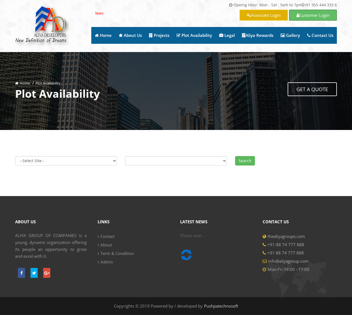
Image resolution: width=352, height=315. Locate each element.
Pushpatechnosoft (221, 306)
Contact (107, 236)
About (106, 245)
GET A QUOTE (312, 89)
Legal (229, 35)
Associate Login (265, 15)
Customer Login (314, 15)
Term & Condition (117, 253)
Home (25, 83)
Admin (106, 262)
